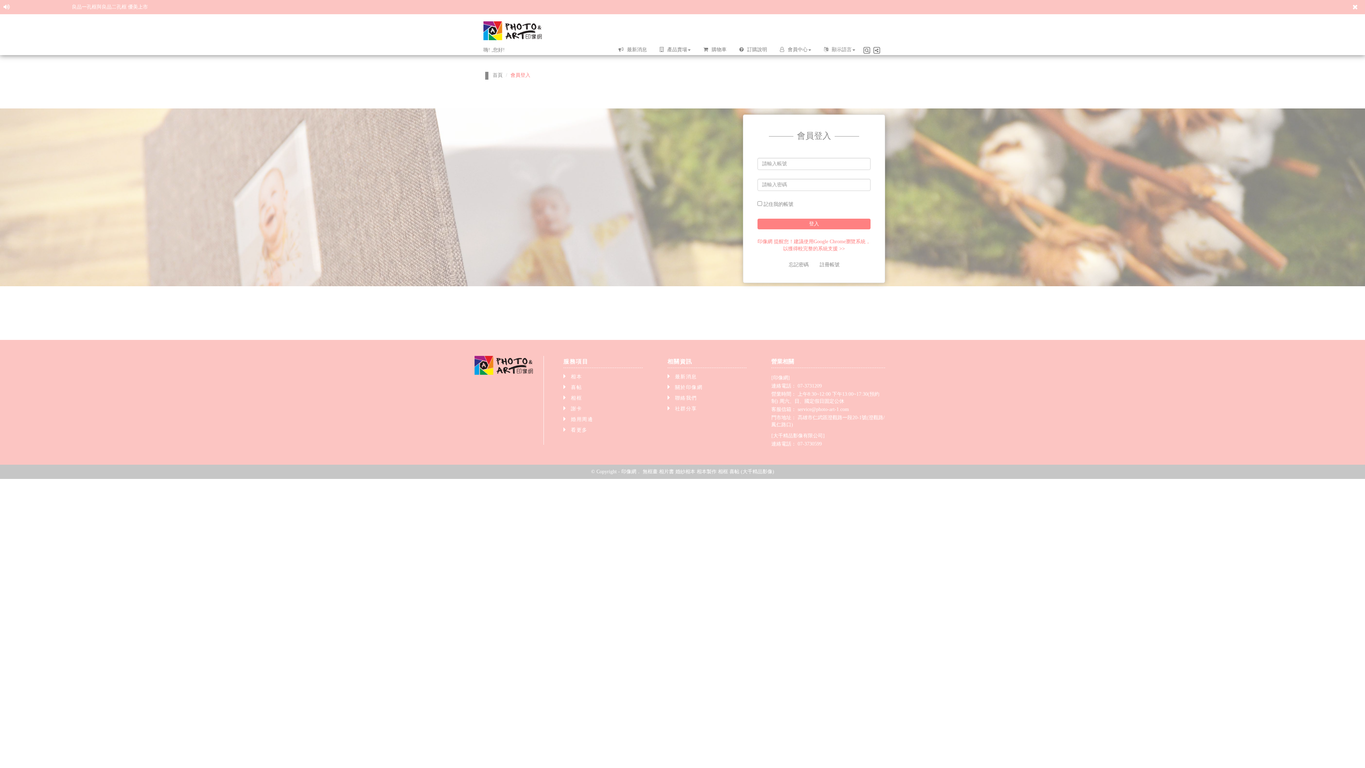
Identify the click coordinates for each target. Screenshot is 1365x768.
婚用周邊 (582, 419)
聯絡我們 (686, 398)
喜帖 (576, 387)
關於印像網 (689, 387)
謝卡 (576, 408)
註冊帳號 (830, 264)
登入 (814, 223)
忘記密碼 (799, 264)
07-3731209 (810, 386)
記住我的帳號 (777, 204)
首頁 (498, 75)
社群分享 (686, 408)
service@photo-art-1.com (823, 409)
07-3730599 (810, 444)
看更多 (579, 430)
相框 (576, 398)
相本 (576, 376)
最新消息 (686, 376)
